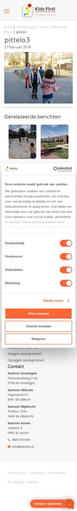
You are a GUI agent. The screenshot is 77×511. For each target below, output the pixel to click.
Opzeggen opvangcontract (26, 360)
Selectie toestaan (38, 326)
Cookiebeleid (57, 473)
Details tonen (53, 300)
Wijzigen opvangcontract (25, 354)
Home (7, 27)
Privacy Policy (17, 473)
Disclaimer (37, 473)
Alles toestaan (38, 313)
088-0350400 (21, 440)
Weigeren (38, 339)
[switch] (66, 256)
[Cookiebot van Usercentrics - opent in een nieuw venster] (54, 169)
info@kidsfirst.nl (23, 447)
